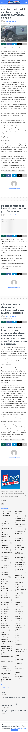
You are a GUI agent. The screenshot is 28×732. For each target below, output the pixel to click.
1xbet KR (3, 560)
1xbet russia (4, 572)
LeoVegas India (19, 529)
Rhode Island (8, 203)
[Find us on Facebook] (2, 504)
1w (1, 519)
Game (16, 513)
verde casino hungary (18, 654)
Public (16, 609)
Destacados (4, 671)
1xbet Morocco (5, 565)
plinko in (17, 600)
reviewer (17, 623)
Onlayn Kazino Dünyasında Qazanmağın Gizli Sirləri (14, 691)
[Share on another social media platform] (24, 44)
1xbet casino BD (5, 550)
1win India (3, 534)
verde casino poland (20, 659)
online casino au (19, 573)
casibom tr (4, 634)
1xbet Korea (4, 558)
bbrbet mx (4, 623)
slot (16, 635)
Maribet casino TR (20, 531)
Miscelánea (7, 6)
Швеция (17, 679)
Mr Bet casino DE (19, 562)
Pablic (16, 580)
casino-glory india (6, 661)
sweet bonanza (19, 647)
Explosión (12, 439)
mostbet (17, 543)
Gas (18, 439)
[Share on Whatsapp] (3, 44)
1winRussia (4, 545)
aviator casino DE (6, 600)
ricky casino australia (18, 628)
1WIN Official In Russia (7, 537)
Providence (18, 607)
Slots (16, 638)
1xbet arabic (4, 547)
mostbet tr (18, 560)
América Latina (5, 591)
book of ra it (4, 630)
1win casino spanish (6, 528)
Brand (2, 632)
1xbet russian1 (5, 577)
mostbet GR (18, 545)
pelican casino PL (19, 582)
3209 (2, 586)
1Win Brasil (4, 523)
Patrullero (14, 170)
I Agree (14, 730)
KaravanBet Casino (20, 520)
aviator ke (4, 607)
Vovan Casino (18, 668)
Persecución (21, 170)
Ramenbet (18, 618)
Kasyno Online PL (19, 524)
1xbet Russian (5, 574)
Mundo (17, 567)
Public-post (18, 611)
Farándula (4, 677)
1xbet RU (3, 570)
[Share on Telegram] (14, 44)
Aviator (3, 595)
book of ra (4, 627)
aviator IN (3, 604)
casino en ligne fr (6, 641)
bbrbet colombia (6, 621)
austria (3, 593)
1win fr (3, 532)
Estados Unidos (5, 673)
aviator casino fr (6, 602)
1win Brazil (4, 526)
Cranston (7, 170)
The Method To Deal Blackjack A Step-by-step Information (13, 704)
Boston (7, 439)
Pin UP (16, 584)
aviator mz (4, 609)
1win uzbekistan (5, 543)
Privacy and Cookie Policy (19, 728)
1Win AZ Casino (5, 521)
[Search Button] (26, 2)
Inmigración (18, 518)
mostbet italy (18, 550)
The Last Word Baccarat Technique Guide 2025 (13, 698)
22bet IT (3, 584)
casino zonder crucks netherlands (7, 657)
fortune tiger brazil (6, 679)
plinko (16, 597)
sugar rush (18, 644)
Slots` (16, 640)
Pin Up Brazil (18, 587)
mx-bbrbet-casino (20, 569)
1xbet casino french (6, 552)
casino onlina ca (6, 644)
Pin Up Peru (18, 593)
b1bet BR (3, 614)
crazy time (4, 664)
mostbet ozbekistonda (19, 552)
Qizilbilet (17, 616)
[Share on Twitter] (19, 44)
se (15, 633)
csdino (3, 666)
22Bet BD (3, 581)
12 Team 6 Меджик (6, 511)
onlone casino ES (19, 575)
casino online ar (5, 646)
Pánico (22, 439)
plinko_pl (17, 604)
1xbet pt (3, 567)
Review (17, 621)
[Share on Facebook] (8, 44)
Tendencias (18, 651)
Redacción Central (11, 21)
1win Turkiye (4, 540)
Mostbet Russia (19, 557)
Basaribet (4, 618)
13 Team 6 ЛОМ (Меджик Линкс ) (5, 514)
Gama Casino (18, 511)
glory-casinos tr (19, 516)
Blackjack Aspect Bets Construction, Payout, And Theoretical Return (14, 711)
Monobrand (18, 540)
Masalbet (17, 533)
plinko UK (17, 602)
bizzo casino (4, 625)
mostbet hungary (19, 547)
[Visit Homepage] (14, 2)
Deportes (3, 668)
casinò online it (5, 648)
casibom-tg (4, 637)
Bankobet (3, 616)
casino (3, 639)
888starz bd (4, 588)
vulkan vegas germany (18, 671)
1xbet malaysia (5, 563)
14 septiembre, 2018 (7, 318)
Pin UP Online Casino (20, 589)
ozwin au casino (19, 577)
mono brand (18, 538)
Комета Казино (19, 676)
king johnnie (18, 526)
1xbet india (4, 556)
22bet (2, 579)
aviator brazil (5, 597)
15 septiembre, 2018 (7, 23)
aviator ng (4, 611)
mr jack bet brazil (19, 564)
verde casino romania (18, 664)
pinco (16, 595)
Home (2, 6)
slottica (17, 642)
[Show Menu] (2, 2)
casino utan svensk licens (6, 651)
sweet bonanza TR (20, 649)
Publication (18, 614)
